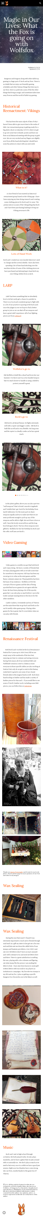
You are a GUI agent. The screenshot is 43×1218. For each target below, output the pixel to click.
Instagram (28, 686)
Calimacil (18, 316)
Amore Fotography (16, 872)
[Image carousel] (21, 469)
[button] (3, 3)
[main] (21, 35)
